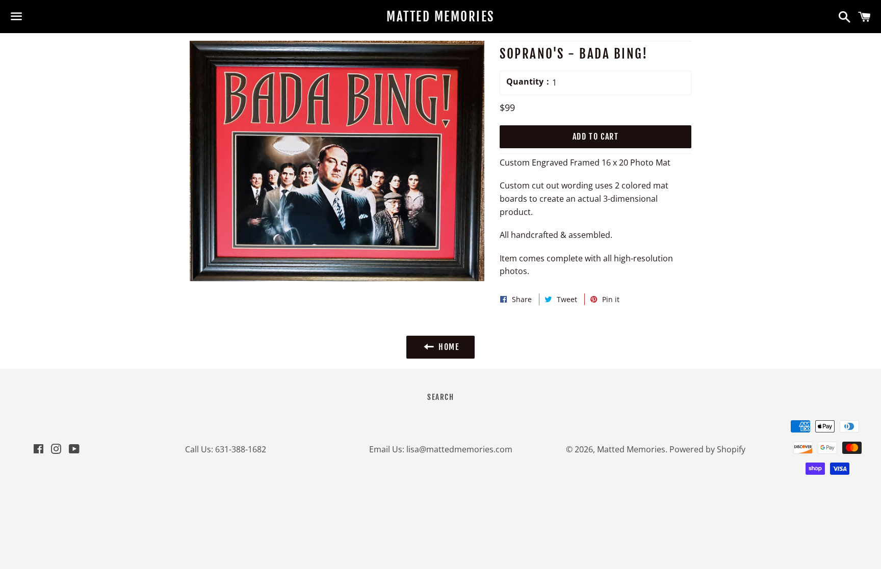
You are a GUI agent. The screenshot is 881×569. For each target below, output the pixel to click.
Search (440, 397)
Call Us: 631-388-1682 (225, 449)
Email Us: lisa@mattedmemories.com (440, 449)
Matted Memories (440, 16)
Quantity (524, 81)
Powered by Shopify (707, 449)
